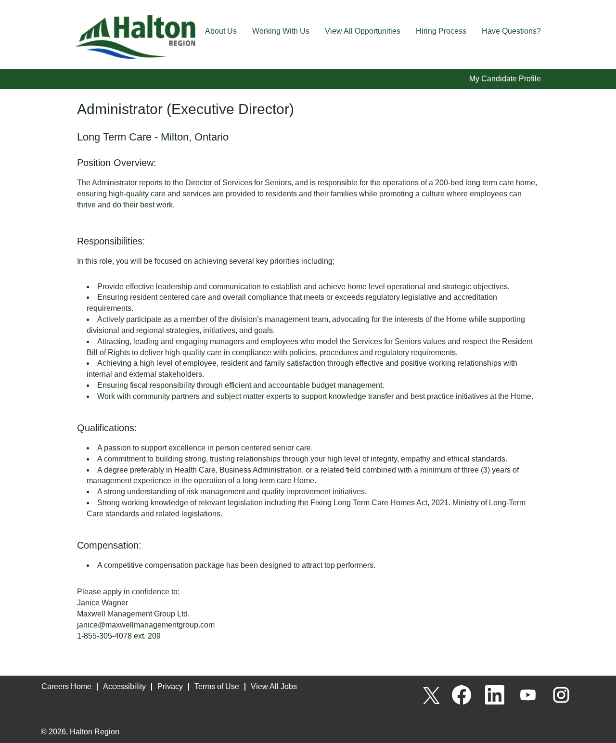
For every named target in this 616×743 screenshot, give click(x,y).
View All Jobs (274, 686)
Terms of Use (216, 686)
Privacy (170, 686)
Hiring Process (441, 31)
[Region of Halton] (135, 36)
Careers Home (66, 686)
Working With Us (280, 31)
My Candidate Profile (505, 79)
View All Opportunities (362, 31)
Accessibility (124, 686)
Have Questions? (511, 31)
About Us (221, 31)
